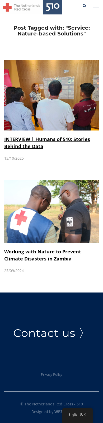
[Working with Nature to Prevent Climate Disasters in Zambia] (51, 183)
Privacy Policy (51, 374)
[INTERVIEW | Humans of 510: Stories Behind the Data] (51, 62)
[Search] (84, 5)
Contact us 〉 (51, 333)
